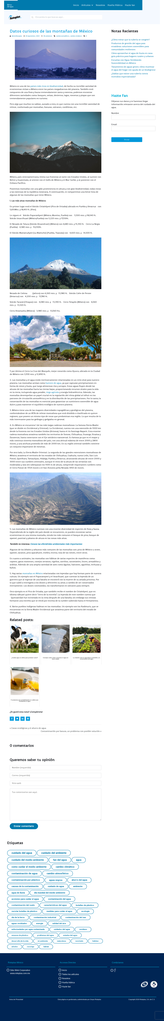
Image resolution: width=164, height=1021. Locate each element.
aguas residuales (19, 923)
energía (39, 923)
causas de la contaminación (25, 886)
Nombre (115, 113)
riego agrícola (52, 392)
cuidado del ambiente (53, 852)
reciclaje (30, 947)
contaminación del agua (59, 899)
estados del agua (70, 935)
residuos (83, 929)
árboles (15, 947)
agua (78, 859)
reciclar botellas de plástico (24, 911)
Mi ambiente (48, 36)
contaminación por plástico (26, 880)
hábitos (95, 941)
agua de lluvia (18, 893)
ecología (85, 911)
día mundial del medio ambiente (49, 893)
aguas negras (55, 880)
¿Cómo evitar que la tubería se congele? (130, 40)
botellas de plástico (85, 905)
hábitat (46, 947)
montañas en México (32, 573)
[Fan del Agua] (10, 5)
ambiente (78, 886)
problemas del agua (45, 935)
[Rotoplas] (15, 17)
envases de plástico (20, 935)
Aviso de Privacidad (16, 999)
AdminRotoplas (17, 36)
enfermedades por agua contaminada (28, 929)
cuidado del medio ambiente (28, 859)
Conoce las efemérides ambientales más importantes (56, 544)
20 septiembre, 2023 (32, 36)
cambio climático (76, 36)
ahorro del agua (79, 880)
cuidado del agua (22, 852)
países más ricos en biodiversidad (46, 86)
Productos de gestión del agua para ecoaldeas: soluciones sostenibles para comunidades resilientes (130, 46)
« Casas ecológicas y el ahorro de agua (28, 728)
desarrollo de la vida (20, 941)
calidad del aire (59, 923)
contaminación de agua (24, 873)
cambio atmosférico (62, 36)
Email (114, 124)
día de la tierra (18, 917)
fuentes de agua (53, 383)
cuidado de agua (56, 886)
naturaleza (61, 941)
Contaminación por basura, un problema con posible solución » (71, 731)
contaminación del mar (75, 917)
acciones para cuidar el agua (25, 899)
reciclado (79, 941)
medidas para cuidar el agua (59, 911)
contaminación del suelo (23, 905)
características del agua (55, 905)
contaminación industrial (45, 917)
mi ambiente (43, 941)
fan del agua (60, 859)
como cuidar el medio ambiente (29, 866)
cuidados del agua (62, 929)
